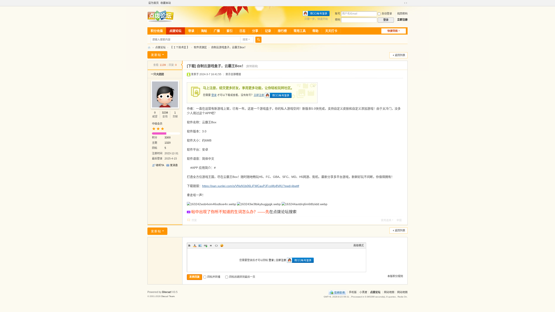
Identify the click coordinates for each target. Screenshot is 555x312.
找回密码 (402, 13)
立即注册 (402, 19)
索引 (230, 30)
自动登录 (387, 13)
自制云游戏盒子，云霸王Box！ (229, 47)
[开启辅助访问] (401, 3)
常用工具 (300, 30)
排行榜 (282, 30)
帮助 (315, 30)
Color (195, 245)
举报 (399, 220)
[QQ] (337, 292)
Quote (211, 245)
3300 (168, 137)
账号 (337, 13)
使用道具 (386, 220)
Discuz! (166, 292)
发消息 (174, 165)
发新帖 (156, 55)
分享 (255, 30)
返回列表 (400, 55)
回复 (194, 220)
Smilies (222, 245)
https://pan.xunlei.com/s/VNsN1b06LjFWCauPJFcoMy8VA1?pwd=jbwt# (250, 186)
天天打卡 (331, 30)
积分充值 (157, 30)
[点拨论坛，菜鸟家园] (160, 16)
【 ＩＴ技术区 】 (179, 47)
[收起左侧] (182, 65)
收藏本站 (165, 3)
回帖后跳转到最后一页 (242, 276)
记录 (268, 30)
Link (205, 245)
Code (216, 245)
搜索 (245, 39)
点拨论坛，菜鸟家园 (149, 47)
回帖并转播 (213, 276)
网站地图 (389, 292)
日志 (242, 30)
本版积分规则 (395, 276)
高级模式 (358, 245)
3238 (165, 112)
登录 (214, 95)
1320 (168, 142)
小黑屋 (363, 292)
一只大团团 (157, 74)
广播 (217, 30)
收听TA (160, 165)
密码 (337, 19)
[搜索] (258, 40)
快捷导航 (392, 30)
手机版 (353, 292)
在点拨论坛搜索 (283, 212)
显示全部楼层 (233, 74)
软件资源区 (200, 47)
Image (200, 245)
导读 (191, 30)
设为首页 (153, 3)
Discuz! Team (168, 296)
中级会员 (157, 123)
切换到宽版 (406, 3)
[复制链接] (252, 66)
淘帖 (204, 30)
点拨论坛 (175, 30)
